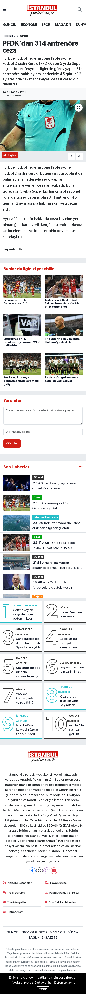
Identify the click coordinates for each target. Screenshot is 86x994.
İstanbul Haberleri (46, 517)
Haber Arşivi (15, 912)
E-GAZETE (49, 937)
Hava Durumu (58, 882)
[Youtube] (54, 870)
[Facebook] (32, 870)
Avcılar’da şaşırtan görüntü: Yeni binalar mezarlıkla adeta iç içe (76, 730)
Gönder (12, 443)
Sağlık (38, 596)
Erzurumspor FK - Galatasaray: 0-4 (50, 505)
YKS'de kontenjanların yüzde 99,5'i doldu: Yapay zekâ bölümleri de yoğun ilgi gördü (27, 698)
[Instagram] (46, 870)
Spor (24, 36)
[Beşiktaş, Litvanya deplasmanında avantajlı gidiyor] (22, 363)
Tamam (43, 989)
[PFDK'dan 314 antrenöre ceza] (43, 125)
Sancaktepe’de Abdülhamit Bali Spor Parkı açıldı (28, 643)
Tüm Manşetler (17, 902)
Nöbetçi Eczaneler (20, 882)
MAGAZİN (63, 25)
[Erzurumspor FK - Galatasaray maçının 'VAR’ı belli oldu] (22, 325)
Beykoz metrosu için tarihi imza (72, 669)
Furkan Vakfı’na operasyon (71, 614)
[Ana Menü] (4, 10)
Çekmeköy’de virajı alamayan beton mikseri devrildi (24, 614)
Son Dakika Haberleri (62, 902)
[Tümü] (81, 467)
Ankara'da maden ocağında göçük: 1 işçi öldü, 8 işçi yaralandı (56, 566)
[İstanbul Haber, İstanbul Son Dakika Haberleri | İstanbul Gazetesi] (42, 10)
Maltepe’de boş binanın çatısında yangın (28, 672)
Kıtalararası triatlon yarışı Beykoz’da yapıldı (69, 701)
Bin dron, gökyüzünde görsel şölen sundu (54, 485)
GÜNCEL (9, 25)
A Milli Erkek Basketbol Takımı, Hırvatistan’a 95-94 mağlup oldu (62, 303)
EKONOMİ (29, 25)
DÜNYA (72, 932)
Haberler (9, 36)
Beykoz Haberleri (71, 663)
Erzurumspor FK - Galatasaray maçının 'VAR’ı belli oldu (22, 342)
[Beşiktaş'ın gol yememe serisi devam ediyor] (64, 363)
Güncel (38, 477)
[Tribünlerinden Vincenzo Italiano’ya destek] (64, 325)
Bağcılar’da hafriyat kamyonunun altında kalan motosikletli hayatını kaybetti (69, 643)
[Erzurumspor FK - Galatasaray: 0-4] (22, 286)
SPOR (46, 25)
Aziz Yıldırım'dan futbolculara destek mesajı (52, 585)
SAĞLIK (34, 937)
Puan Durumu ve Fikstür (64, 892)
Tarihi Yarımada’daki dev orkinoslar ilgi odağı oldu (56, 525)
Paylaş (12, 155)
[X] (39, 870)
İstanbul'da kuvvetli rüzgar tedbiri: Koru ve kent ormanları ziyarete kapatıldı (27, 730)
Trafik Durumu (16, 892)
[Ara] (80, 10)
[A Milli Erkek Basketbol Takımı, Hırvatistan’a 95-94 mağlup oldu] (64, 286)
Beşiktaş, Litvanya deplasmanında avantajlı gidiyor (21, 381)
